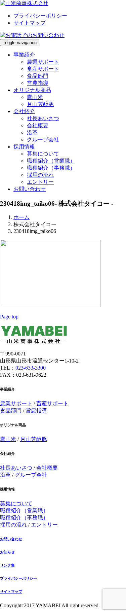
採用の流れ (40, 175)
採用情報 (24, 146)
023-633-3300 (30, 368)
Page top (9, 316)
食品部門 (37, 76)
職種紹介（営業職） (51, 161)
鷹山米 (35, 97)
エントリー (40, 182)
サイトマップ (29, 23)
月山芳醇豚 (40, 104)
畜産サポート (43, 69)
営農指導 (37, 83)
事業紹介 (24, 55)
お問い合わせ (29, 189)
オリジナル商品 (32, 90)
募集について (43, 154)
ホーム (21, 217)
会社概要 (37, 125)
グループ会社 (43, 139)
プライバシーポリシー (40, 16)
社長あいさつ (43, 118)
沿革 (32, 132)
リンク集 (7, 565)
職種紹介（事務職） (51, 168)
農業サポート (43, 62)
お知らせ (7, 552)
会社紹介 (24, 111)
